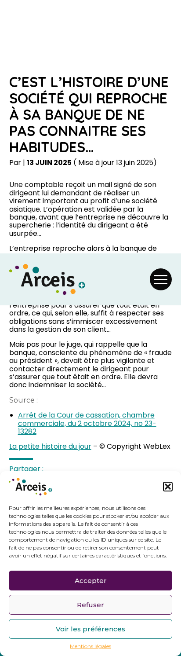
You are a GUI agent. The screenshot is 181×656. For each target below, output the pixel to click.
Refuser (90, 605)
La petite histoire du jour (50, 446)
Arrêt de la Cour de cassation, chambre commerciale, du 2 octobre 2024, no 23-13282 (87, 423)
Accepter (91, 580)
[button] (167, 486)
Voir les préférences (90, 629)
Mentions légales (90, 646)
